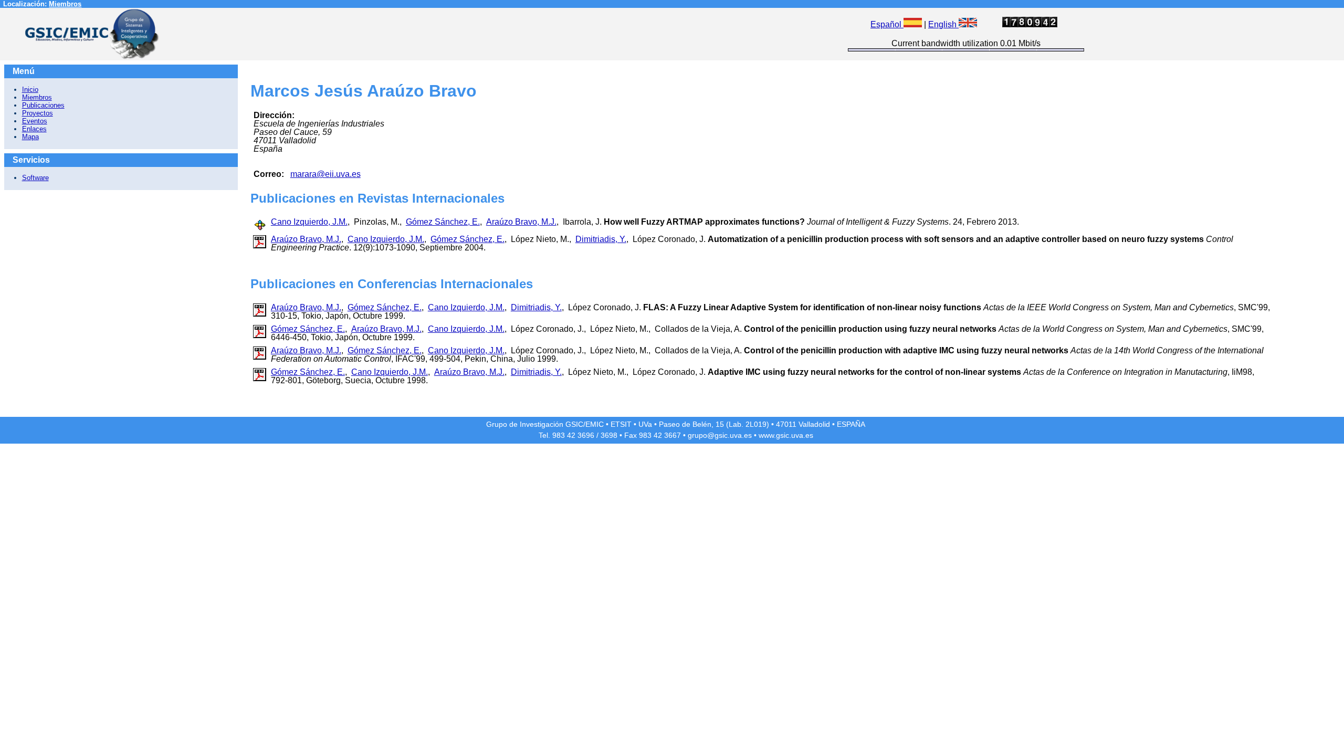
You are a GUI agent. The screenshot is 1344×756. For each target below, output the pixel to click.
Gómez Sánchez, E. (443, 221)
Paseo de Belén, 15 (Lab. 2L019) (714, 424)
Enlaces (34, 129)
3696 (586, 435)
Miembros (65, 4)
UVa (645, 424)
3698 (609, 435)
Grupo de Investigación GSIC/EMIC (545, 424)
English (943, 24)
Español (887, 24)
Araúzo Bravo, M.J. (521, 221)
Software (35, 178)
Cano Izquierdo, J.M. (309, 221)
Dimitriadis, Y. (600, 239)
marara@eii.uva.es (325, 174)
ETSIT (621, 424)
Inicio (30, 89)
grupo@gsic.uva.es (720, 435)
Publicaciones (43, 105)
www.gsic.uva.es (786, 435)
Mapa (30, 137)
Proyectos (37, 113)
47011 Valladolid (803, 424)
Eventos (34, 121)
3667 (672, 435)
